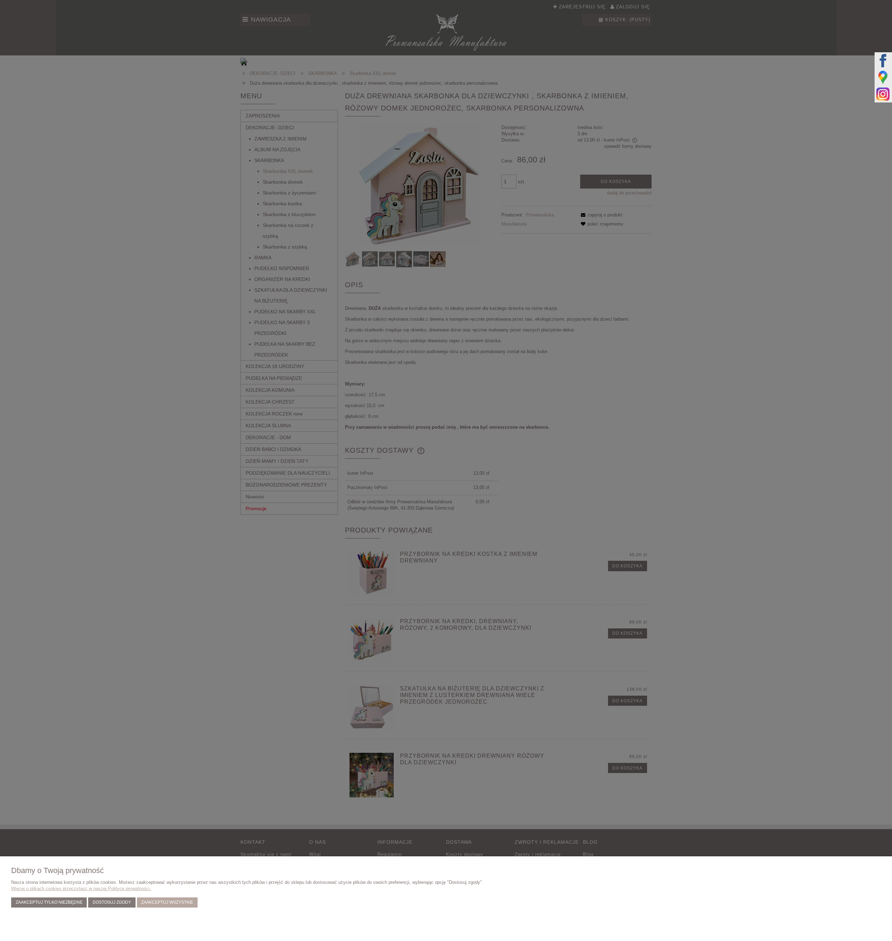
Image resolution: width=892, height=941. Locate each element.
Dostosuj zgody (112, 902)
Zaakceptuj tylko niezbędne (49, 902)
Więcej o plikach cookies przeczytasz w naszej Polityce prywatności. (81, 888)
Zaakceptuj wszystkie (167, 902)
